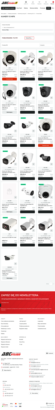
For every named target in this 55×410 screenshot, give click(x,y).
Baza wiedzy (35, 393)
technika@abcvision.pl (36, 386)
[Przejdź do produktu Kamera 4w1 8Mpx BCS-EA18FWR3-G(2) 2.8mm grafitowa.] (27, 92)
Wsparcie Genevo (5, 344)
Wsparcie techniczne (6, 339)
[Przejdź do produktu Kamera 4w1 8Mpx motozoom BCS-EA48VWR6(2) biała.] (27, 158)
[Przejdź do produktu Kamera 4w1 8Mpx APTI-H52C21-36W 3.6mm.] (45, 58)
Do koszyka (27, 79)
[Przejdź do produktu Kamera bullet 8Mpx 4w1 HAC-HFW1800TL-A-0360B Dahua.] (45, 224)
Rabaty (2, 333)
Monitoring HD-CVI (31, 13)
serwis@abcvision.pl (36, 389)
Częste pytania (23, 323)
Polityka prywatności (24, 326)
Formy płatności (5, 326)
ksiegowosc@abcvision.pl (37, 376)
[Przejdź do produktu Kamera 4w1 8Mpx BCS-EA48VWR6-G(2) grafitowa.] (45, 92)
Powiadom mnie (9, 79)
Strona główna (3, 13)
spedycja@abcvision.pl (36, 373)
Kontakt (21, 339)
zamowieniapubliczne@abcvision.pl (39, 369)
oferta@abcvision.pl (36, 366)
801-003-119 (7, 385)
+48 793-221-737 (8, 395)
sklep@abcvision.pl (35, 362)
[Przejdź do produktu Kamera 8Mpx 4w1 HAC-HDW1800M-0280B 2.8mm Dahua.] (45, 191)
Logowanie (40, 321)
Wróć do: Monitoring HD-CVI (9, 27)
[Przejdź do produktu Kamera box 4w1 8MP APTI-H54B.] (9, 224)
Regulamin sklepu (23, 328)
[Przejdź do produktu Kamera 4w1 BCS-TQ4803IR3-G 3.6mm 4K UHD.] (45, 158)
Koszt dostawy (4, 323)
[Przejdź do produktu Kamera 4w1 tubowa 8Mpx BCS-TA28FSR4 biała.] (27, 191)
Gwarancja (3, 331)
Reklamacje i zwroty (6, 328)
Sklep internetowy (47, 407)
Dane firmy (21, 342)
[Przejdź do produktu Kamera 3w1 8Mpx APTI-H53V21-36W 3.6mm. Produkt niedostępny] (9, 58)
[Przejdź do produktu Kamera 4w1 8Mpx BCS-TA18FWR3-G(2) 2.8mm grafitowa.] (9, 125)
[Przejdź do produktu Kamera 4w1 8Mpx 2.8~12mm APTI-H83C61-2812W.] (27, 58)
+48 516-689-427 (8, 393)
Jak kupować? (22, 321)
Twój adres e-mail (5, 302)
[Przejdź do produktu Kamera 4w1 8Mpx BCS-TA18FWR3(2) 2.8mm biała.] (27, 125)
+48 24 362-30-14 (8, 389)
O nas (20, 344)
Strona (47, 283)
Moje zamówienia (42, 323)
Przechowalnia (41, 326)
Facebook (50, 353)
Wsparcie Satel (4, 347)
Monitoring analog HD (22, 13)
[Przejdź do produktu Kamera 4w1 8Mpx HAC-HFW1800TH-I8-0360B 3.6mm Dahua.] (9, 158)
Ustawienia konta (42, 328)
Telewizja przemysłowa (12, 13)
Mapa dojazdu (7, 370)
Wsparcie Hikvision (5, 342)
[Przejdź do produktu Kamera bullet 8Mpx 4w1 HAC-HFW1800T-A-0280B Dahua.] (27, 224)
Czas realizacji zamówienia (7, 321)
